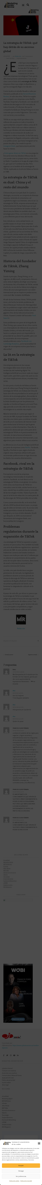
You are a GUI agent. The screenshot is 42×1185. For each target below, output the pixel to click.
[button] (39, 1143)
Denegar (21, 1171)
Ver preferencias (21, 1176)
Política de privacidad (26, 1181)
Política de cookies (14, 1181)
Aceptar (21, 1165)
